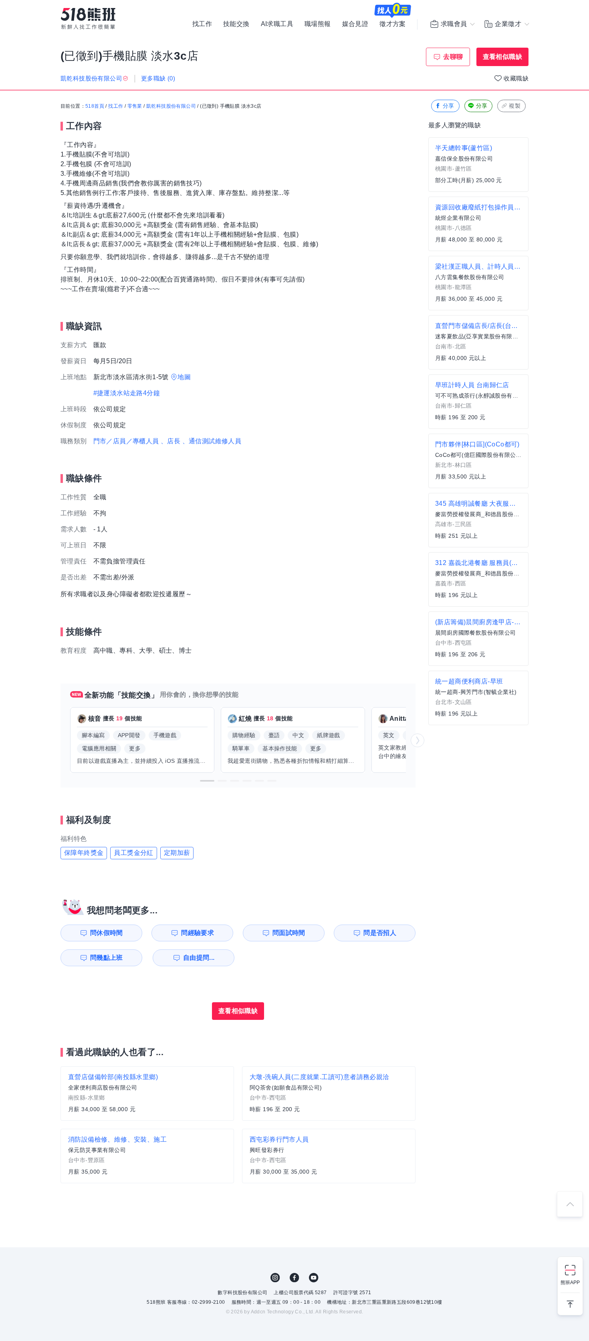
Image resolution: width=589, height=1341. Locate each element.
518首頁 (94, 106)
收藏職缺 (516, 78)
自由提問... (199, 957)
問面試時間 (288, 932)
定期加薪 (177, 852)
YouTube (314, 1278)
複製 (514, 106)
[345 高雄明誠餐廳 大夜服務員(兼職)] (478, 520)
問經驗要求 (197, 932)
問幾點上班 (106, 957)
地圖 (184, 377)
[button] (207, 781)
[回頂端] (570, 1204)
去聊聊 (453, 56)
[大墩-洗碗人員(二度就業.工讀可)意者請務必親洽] (328, 1093)
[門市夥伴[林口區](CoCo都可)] (478, 461)
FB (294, 1278)
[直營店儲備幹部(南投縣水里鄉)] (147, 1093)
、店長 (170, 441)
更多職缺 (158, 78)
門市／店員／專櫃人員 (126, 441)
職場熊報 (318, 24)
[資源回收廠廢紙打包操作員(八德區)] (478, 224)
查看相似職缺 (502, 56)
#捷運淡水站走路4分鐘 (126, 393)
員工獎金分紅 (133, 852)
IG (275, 1278)
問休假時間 (106, 932)
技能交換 (236, 24)
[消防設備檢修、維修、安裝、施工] (147, 1156)
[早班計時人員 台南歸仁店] (478, 401)
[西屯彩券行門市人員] (328, 1156)
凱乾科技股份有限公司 (171, 106)
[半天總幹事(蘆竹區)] (478, 164)
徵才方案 (392, 24)
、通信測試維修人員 (212, 441)
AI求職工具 (277, 24)
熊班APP (570, 1282)
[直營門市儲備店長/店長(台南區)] (478, 342)
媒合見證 (355, 24)
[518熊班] (88, 18)
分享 (448, 106)
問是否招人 (379, 932)
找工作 (202, 24)
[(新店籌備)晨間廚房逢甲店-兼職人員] (478, 638)
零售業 (134, 106)
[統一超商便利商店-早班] (478, 698)
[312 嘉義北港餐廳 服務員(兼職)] (478, 579)
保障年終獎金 (83, 852)
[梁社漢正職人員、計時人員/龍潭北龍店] (478, 283)
